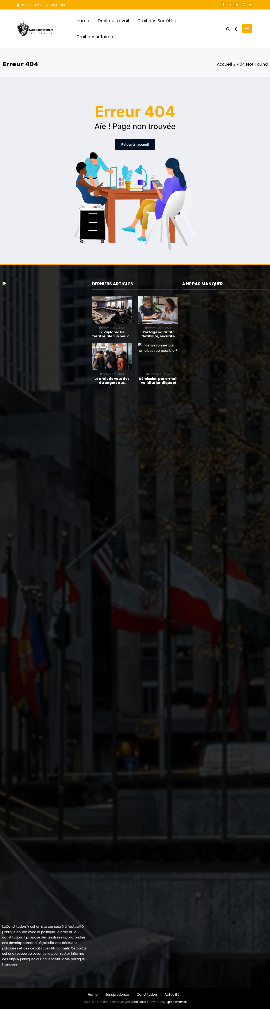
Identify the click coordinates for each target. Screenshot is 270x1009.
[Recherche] (228, 28)
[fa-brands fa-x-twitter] (230, 4)
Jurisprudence (117, 994)
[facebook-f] (223, 4)
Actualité (172, 994)
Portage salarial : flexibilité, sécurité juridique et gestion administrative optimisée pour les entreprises (158, 334)
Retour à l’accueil (135, 144)
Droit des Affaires (94, 37)
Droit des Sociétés (156, 21)
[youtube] (250, 4)
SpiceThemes (176, 1002)
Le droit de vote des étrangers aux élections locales (111, 381)
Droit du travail (113, 21)
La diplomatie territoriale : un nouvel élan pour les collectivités (112, 334)
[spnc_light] (236, 28)
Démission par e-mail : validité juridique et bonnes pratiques (158, 381)
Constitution (147, 994)
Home (82, 21)
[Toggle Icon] (247, 28)
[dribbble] (236, 4)
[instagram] (243, 4)
